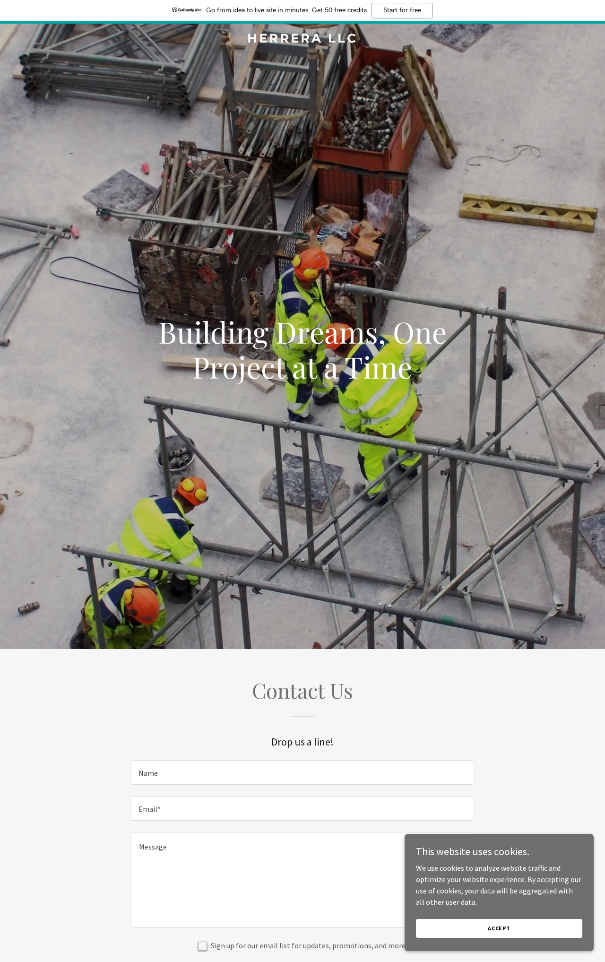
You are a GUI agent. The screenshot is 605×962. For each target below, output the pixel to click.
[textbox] (302, 772)
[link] (302, 39)
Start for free (402, 10)
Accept (499, 928)
